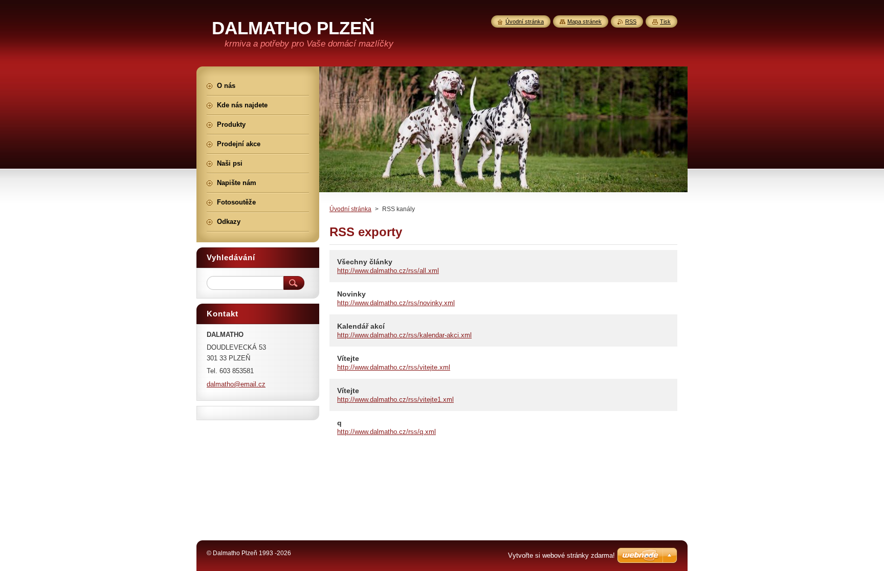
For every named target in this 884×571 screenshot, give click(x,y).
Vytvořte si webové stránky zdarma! (561, 555)
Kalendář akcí (361, 326)
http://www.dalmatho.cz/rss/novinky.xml (396, 303)
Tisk (665, 21)
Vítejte (348, 358)
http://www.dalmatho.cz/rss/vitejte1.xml (395, 399)
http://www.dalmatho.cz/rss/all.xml (388, 271)
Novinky (351, 294)
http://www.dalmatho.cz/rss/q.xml (386, 432)
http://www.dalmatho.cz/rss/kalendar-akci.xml (404, 335)
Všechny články (364, 262)
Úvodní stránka (350, 209)
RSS (630, 21)
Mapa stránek (584, 21)
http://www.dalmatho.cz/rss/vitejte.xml (393, 367)
